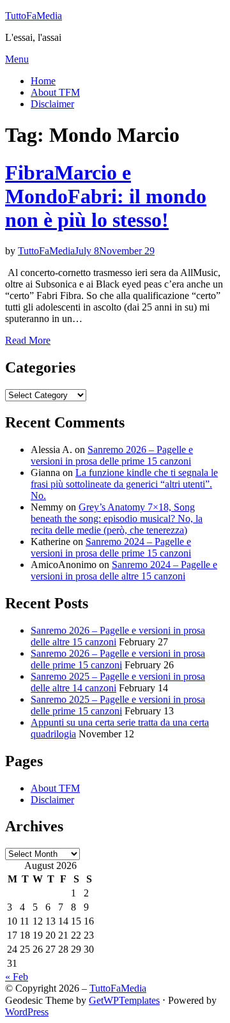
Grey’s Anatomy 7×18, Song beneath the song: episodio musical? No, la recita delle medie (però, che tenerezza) (117, 518)
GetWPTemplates (124, 1000)
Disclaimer (52, 103)
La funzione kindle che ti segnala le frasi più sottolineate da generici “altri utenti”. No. (124, 484)
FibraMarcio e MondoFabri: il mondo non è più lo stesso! (105, 196)
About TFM (55, 92)
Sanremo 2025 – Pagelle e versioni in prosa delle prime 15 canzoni (118, 705)
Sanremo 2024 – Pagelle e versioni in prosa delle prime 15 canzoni (111, 547)
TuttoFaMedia (33, 15)
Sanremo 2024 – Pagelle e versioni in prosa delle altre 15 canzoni (124, 570)
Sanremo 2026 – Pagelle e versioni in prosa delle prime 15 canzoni (112, 455)
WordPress (27, 1011)
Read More (27, 340)
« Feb (16, 976)
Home (43, 80)
